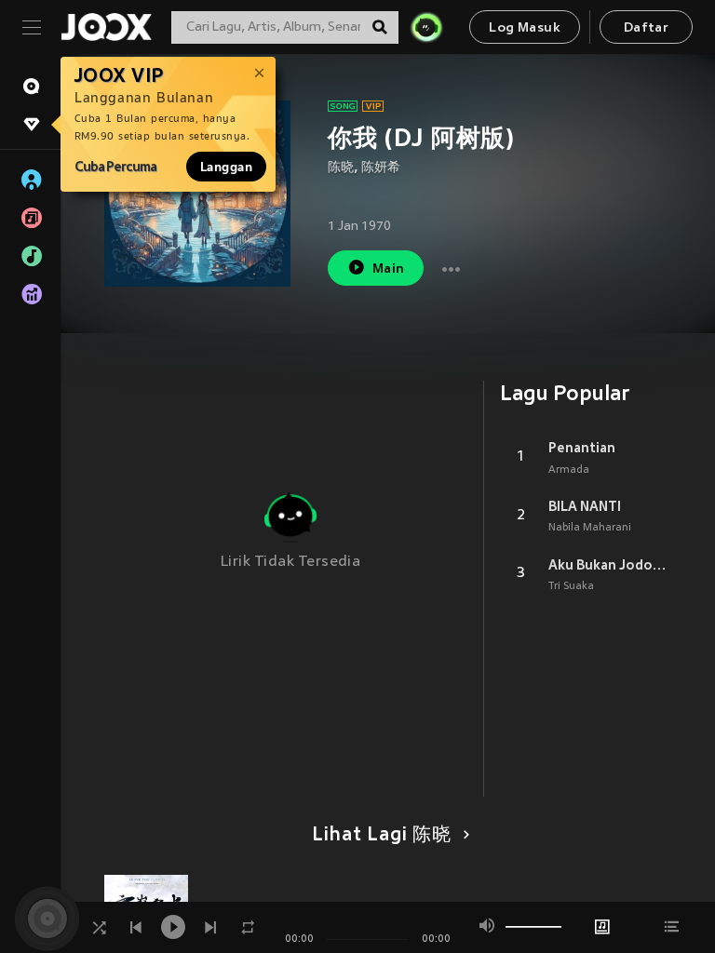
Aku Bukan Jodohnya (609, 564)
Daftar (646, 28)
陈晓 (341, 168)
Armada (568, 470)
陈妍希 (380, 168)
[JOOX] (106, 27)
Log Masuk (524, 28)
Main (388, 269)
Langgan (226, 166)
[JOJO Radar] (426, 27)
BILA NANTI (584, 506)
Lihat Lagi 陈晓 (382, 835)
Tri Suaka (571, 586)
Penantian (581, 447)
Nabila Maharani (589, 527)
